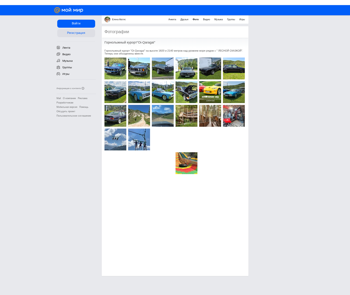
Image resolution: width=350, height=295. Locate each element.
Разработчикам (65, 102)
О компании (69, 98)
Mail (59, 98)
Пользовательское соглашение (74, 115)
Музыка (218, 19)
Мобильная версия (67, 107)
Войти (76, 23)
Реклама (82, 98)
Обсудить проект (66, 111)
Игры (242, 19)
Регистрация (76, 33)
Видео (207, 19)
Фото (196, 19)
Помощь (83, 107)
